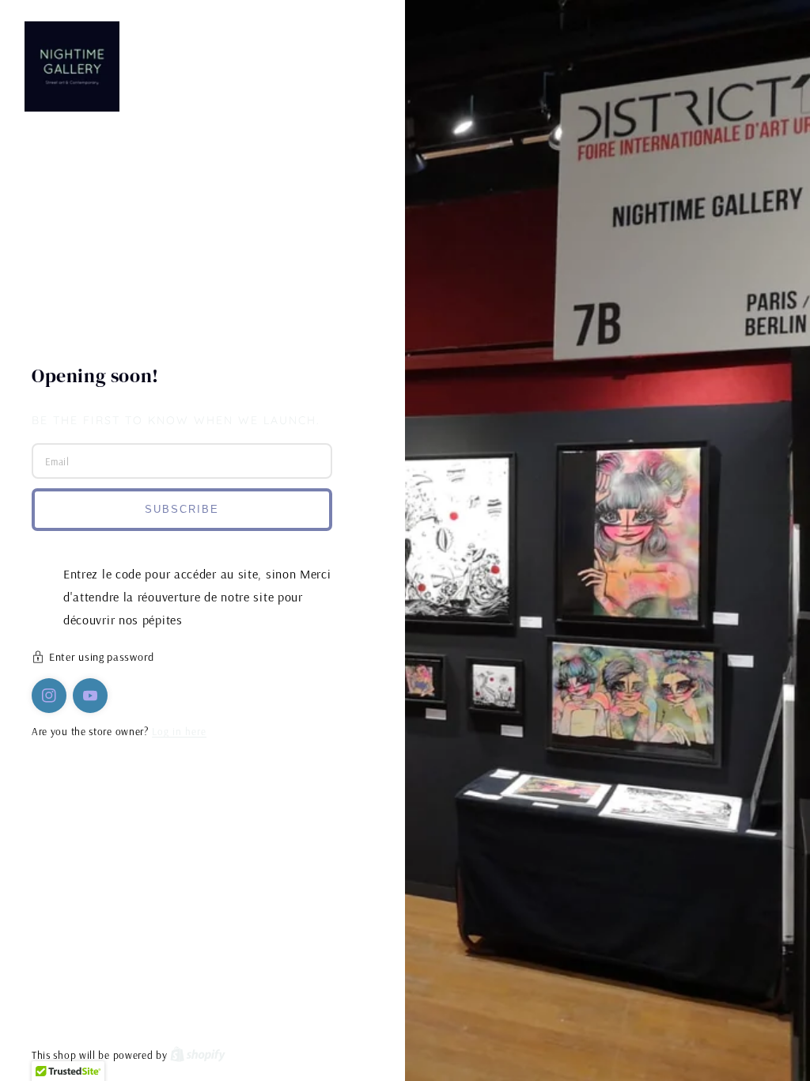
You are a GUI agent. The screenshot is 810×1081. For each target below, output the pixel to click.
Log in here (179, 731)
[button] (202, 658)
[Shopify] (197, 1055)
